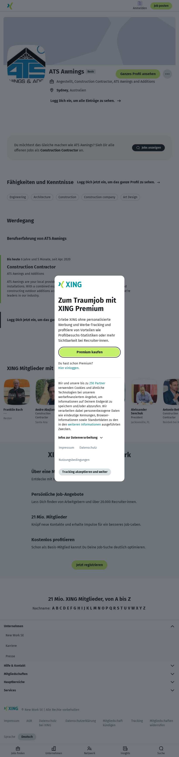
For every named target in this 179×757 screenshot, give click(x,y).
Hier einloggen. (68, 368)
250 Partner (97, 383)
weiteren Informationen (84, 424)
